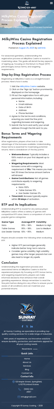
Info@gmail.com (28, 396)
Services (27, 366)
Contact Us (27, 373)
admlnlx (42, 47)
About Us (27, 362)
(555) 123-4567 (29, 390)
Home (4, 24)
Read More (27, 349)
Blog (27, 369)
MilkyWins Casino (28, 86)
